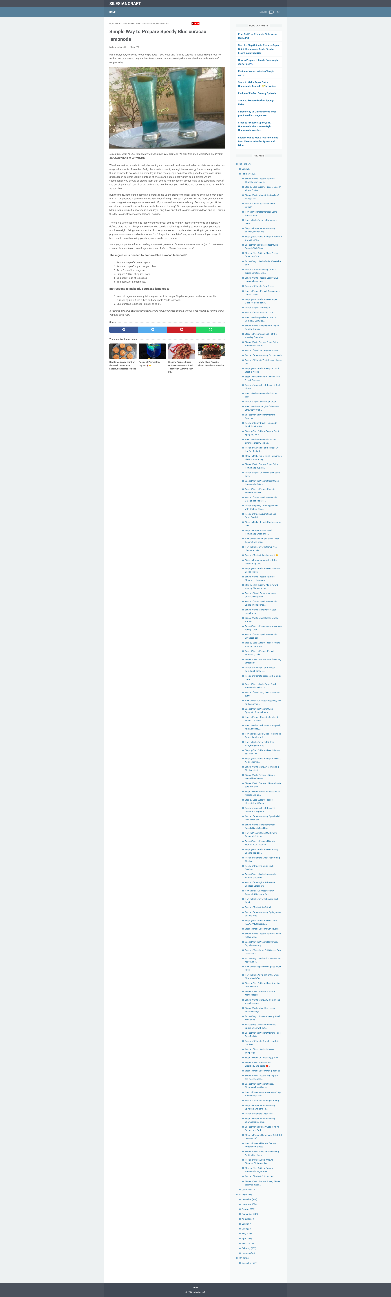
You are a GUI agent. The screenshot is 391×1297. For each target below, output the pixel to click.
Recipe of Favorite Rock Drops (259, 312)
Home (112, 12)
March (248, 1243)
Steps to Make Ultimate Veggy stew (261, 1057)
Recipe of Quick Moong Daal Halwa (261, 350)
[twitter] (152, 330)
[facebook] (123, 330)
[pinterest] (181, 330)
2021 (245, 164)
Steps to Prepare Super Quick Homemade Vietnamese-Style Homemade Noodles (254, 126)
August (248, 1219)
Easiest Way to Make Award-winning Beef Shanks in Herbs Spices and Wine (258, 141)
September (250, 1214)
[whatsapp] (210, 330)
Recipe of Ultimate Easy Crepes (259, 286)
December (249, 1199)
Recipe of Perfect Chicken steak (260, 1176)
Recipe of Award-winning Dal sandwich (263, 355)
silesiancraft (125, 3)
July (246, 169)
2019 (244, 1258)
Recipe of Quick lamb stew (257, 307)
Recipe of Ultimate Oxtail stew (259, 1113)
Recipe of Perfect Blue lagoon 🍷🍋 (261, 555)
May (247, 1233)
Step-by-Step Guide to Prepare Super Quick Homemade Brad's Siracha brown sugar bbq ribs (258, 49)
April (247, 1238)
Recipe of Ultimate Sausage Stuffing (262, 1100)
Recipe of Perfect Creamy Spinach (257, 93)
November (249, 1204)
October (248, 1209)
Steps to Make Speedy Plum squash (262, 929)
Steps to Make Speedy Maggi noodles (262, 1070)
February (249, 174)
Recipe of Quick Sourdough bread (260, 401)
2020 (245, 1194)
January (249, 1189)
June (247, 1228)
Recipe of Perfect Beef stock (258, 907)
